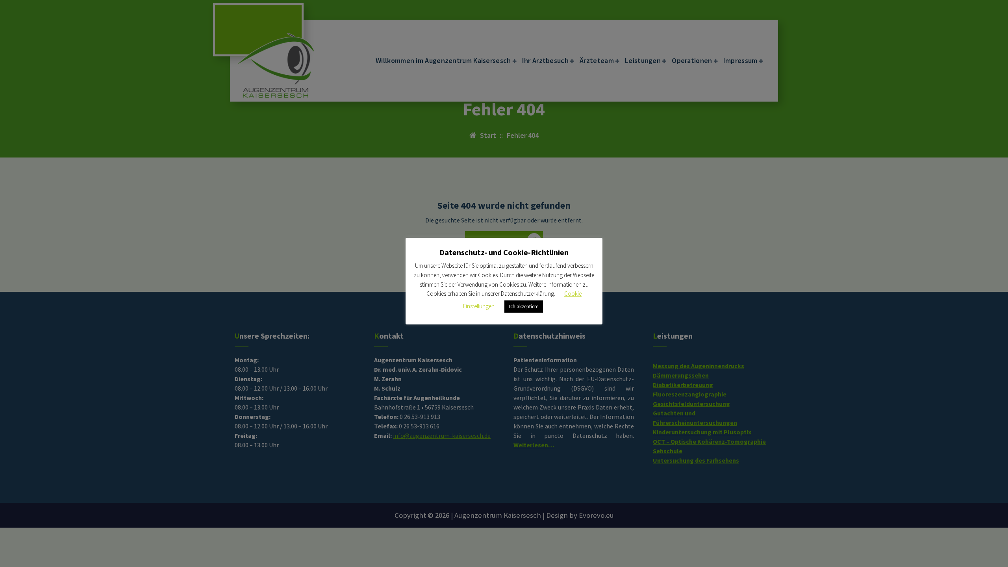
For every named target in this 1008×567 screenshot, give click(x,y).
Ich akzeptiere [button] (523, 306)
